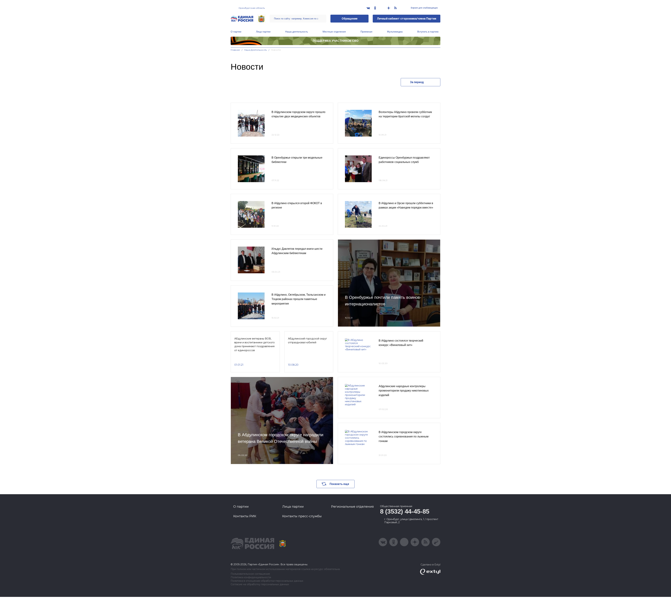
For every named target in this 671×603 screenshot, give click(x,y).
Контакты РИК (244, 516)
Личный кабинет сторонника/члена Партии (406, 18)
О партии (236, 31)
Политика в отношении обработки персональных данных (267, 580)
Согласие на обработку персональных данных (260, 584)
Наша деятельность (296, 31)
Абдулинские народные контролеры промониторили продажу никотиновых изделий (404, 391)
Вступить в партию (428, 31)
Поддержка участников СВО (335, 40)
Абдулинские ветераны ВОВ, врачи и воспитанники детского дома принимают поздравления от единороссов (254, 344)
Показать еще (339, 484)
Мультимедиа (395, 31)
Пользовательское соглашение (250, 573)
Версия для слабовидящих (424, 8)
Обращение (350, 18)
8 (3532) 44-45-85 (404, 511)
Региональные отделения (352, 507)
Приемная (366, 31)
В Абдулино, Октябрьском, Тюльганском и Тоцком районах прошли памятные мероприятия (299, 299)
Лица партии (263, 31)
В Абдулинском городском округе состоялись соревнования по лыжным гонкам (403, 437)
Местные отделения (334, 31)
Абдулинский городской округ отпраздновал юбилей (307, 340)
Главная (235, 50)
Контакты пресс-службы (302, 516)
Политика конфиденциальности (251, 577)
